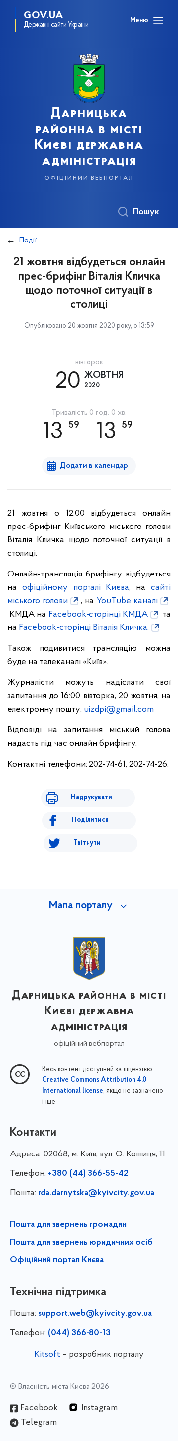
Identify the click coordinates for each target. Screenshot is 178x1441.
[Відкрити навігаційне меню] (158, 21)
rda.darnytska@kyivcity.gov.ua (96, 1193)
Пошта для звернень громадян (68, 1224)
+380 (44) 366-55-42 (88, 1173)
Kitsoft (47, 1354)
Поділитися (90, 820)
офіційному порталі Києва (76, 587)
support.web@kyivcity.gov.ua (95, 1313)
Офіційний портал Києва (57, 1260)
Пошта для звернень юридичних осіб (81, 1242)
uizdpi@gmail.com (119, 709)
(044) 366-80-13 (79, 1333)
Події (28, 240)
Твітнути (87, 843)
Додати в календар (94, 466)
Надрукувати (91, 797)
